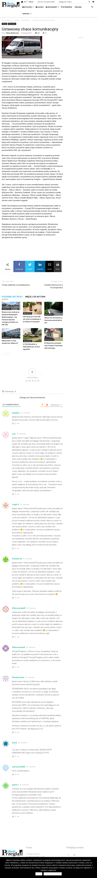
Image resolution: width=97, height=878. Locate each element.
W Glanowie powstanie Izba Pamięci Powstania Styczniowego (53, 345)
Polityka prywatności (53, 874)
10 (45, 33)
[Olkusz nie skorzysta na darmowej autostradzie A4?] (53, 309)
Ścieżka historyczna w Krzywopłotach (53, 286)
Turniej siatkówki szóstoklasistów (16, 285)
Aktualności (25, 20)
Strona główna (7, 20)
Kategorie (28, 7)
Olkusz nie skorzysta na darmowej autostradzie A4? (53, 320)
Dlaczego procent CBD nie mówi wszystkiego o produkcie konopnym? (32, 319)
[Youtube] (93, 2)
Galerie (40, 7)
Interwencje (67, 7)
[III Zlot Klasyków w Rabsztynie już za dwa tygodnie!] (32, 335)
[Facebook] (89, 2)
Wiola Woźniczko (12, 33)
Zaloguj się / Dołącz (65, 2)
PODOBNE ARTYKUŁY (12, 296)
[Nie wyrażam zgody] (94, 867)
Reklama (78, 7)
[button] (92, 7)
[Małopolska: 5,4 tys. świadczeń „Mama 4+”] (11, 333)
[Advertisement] (32, 245)
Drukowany (52, 7)
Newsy (16, 20)
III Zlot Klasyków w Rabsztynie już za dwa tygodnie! (31, 346)
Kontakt (26, 14)
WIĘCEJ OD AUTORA (35, 296)
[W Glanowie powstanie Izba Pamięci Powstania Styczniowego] (53, 334)
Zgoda (38, 874)
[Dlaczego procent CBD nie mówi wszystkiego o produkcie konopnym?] (32, 308)
